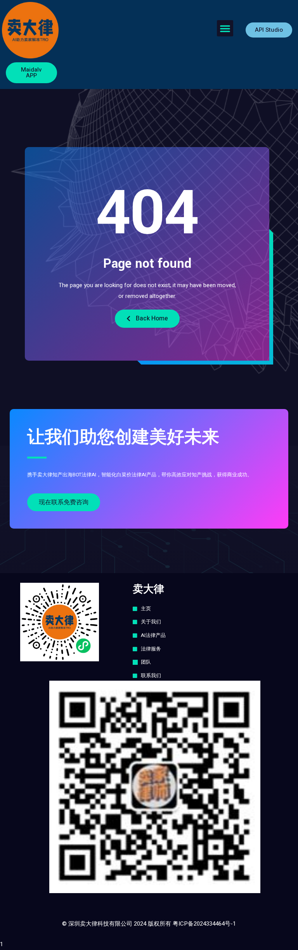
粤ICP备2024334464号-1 (204, 923)
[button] (225, 28)
